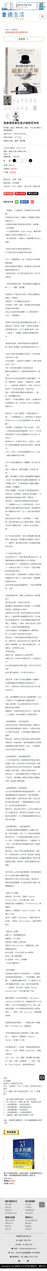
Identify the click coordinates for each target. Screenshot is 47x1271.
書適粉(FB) (9, 1210)
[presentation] (3, 1157)
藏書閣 (14, 30)
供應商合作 (9, 1223)
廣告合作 (8, 1229)
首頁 (7, 30)
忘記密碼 (28, 1204)
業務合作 (8, 1226)
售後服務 (28, 1226)
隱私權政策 (29, 1213)
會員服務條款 (29, 1210)
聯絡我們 (28, 1229)
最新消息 (8, 1207)
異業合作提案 (9, 1220)
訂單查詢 (28, 1207)
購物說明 (28, 1223)
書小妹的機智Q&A (31, 1220)
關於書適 (8, 1204)
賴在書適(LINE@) (11, 1213)
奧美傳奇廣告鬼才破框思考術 (16, 32)
